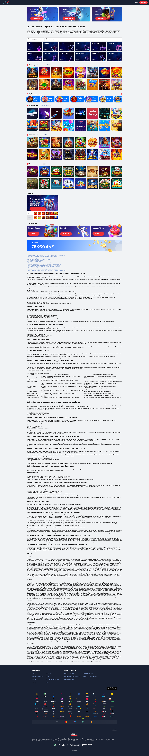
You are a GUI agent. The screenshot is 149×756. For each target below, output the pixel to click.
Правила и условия (69, 673)
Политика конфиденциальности (72, 676)
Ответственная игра (88, 673)
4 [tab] (75, 20)
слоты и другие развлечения (34, 261)
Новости (48, 673)
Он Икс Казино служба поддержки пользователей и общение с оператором (46, 267)
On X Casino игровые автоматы (35, 260)
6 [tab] (78, 20)
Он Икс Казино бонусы (32, 258)
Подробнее (101, 18)
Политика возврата (69, 679)
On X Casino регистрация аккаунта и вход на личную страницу (42, 256)
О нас (33, 673)
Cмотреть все (45, 105)
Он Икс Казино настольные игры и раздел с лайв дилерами (42, 263)
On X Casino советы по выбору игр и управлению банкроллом (42, 269)
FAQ (47, 682)
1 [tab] (71, 20)
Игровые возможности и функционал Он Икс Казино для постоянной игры (46, 255)
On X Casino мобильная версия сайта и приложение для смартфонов (44, 264)
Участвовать (38, 209)
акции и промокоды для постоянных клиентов (38, 259)
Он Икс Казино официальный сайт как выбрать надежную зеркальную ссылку (47, 270)
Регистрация (143, 2)
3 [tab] (74, 20)
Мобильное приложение (52, 679)
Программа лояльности (38, 676)
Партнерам (34, 682)
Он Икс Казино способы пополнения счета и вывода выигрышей (43, 265)
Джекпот (34, 679)
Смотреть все (43, 64)
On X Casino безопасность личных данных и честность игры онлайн (44, 266)
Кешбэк (48, 676)
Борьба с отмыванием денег (90, 676)
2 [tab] (73, 20)
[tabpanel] (42, 14)
